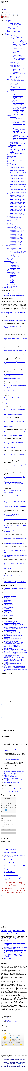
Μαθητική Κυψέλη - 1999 (16, 235)
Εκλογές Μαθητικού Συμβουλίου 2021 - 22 (15, 582)
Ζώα (14, 54)
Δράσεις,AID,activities (15, 23)
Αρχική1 (9, 30)
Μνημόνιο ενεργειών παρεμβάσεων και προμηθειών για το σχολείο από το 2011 (14, 625)
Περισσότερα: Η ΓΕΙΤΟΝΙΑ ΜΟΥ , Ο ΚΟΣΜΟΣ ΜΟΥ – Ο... (13, 515)
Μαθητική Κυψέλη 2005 (16, 244)
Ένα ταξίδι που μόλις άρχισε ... (11, 778)
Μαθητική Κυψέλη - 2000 (16, 237)
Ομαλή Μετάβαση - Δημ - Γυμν (18, 251)
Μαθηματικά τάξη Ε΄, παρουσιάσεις (18, 68)
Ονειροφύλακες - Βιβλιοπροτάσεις (11, 759)
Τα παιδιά (9, 194)
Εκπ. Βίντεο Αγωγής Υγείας (17, 252)
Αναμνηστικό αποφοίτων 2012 (17, 213)
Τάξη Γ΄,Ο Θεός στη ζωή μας (17, 153)
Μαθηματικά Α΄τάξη (15, 62)
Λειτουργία (9, 220)
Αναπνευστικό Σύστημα (19, 56)
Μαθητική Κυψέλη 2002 (16, 240)
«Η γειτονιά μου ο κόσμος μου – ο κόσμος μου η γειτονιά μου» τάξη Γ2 (15, 653)
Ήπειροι (15, 94)
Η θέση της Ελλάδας (18, 104)
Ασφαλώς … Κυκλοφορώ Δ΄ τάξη (10, 469)
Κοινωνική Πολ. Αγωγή (13, 79)
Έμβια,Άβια (16, 51)
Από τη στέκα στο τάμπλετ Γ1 (9, 447)
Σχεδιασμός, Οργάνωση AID (17, 26)
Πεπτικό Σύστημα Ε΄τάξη (19, 41)
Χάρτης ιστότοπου (8, 611)
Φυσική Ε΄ (12, 38)
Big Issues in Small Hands (13, 31)
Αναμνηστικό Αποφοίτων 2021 (17, 212)
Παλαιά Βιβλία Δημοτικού (13, 272)
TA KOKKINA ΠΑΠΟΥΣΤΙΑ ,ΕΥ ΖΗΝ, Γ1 (12, 378)
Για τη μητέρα (7, 869)
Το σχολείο (6, 154)
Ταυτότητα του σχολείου (10, 948)
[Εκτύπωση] (4, 939)
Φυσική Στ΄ (13, 47)
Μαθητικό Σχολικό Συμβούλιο (14, 160)
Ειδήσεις (9, 223)
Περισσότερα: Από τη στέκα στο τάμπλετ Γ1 (15, 454)
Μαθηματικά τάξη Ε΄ (15, 66)
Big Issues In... (7, 597)
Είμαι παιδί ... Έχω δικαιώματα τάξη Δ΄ (11, 495)
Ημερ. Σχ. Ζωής (8, 287)
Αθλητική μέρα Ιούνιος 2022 (11, 641)
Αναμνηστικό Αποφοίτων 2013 (17, 215)
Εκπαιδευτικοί (10, 166)
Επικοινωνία (7, 608)
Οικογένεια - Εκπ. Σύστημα (17, 80)
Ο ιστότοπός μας (8, 603)
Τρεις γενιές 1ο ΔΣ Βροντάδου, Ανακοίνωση (13, 791)
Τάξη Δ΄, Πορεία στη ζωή (16, 147)
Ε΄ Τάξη (12, 282)
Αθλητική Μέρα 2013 (9, 862)
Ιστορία (9, 115)
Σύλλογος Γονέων (8, 604)
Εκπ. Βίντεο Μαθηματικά (16, 77)
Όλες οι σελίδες (8, 958)
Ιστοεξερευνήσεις (11, 269)
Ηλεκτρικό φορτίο (17, 45)
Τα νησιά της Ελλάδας (18, 108)
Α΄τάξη (12, 276)
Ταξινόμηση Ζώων (14, 265)
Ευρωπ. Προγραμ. (8, 20)
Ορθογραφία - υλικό (15, 87)
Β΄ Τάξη (12, 277)
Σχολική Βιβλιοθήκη (9, 598)
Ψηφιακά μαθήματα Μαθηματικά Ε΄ (18, 71)
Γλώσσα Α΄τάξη (14, 83)
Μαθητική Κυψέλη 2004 (16, 242)
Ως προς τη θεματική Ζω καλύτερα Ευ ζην (14, 952)
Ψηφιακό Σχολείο (8, 601)
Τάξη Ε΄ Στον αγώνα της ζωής (17, 149)
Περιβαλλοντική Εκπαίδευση (14, 248)
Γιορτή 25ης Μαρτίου (9, 872)
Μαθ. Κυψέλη (7, 221)
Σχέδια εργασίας (11, 259)
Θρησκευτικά (10, 146)
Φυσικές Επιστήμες (12, 36)
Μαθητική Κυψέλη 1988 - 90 (17, 230)
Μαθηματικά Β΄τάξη (15, 63)
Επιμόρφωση (10, 258)
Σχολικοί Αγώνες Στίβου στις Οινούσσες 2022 (15, 651)
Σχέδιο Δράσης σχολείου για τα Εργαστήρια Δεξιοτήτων (14, 543)
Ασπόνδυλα (13, 263)
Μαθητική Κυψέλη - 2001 (16, 238)
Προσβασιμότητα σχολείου (13, 161)
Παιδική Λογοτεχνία (9, 612)
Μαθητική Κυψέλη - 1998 (16, 234)
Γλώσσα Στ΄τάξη (14, 86)
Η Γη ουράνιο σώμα (18, 96)
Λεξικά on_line (7, 610)
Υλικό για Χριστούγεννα (13, 284)
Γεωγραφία (9, 91)
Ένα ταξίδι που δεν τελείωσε (17, 29)
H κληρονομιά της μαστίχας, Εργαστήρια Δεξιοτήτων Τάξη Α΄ (15, 366)
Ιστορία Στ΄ (13, 117)
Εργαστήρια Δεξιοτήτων (12, 1021)
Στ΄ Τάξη (12, 283)
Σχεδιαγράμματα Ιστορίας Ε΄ (20, 138)
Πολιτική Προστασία (9, 615)
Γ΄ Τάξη (12, 279)
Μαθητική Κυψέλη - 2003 (16, 241)
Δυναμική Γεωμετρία (15, 76)
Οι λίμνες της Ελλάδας (18, 111)
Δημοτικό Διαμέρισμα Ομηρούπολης (15, 218)
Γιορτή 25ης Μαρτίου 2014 (11, 875)
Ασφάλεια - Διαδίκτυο (9, 605)
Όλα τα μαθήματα (17, 118)
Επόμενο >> (7, 1017)
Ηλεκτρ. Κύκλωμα (14, 266)
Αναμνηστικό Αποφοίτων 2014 (17, 203)
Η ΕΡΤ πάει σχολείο (12, 286)
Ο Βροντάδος (10, 216)
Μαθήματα (6, 34)
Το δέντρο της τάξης (7, 568)
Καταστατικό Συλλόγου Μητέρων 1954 (12, 788)
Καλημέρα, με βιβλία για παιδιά (10, 739)
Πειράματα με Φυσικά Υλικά (17, 61)
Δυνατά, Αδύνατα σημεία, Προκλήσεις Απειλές (15, 947)
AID (8, 22)
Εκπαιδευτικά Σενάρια (12, 262)
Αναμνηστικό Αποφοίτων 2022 (17, 199)
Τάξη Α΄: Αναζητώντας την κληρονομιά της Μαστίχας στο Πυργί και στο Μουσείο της (14, 667)
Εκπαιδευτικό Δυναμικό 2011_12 (18, 189)
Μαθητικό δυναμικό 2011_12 (17, 195)
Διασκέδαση (13, 275)
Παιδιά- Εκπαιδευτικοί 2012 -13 (18, 196)
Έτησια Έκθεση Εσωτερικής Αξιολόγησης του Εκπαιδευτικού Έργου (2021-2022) (15, 294)
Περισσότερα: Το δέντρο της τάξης (12, 575)
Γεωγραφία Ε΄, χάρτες (18, 103)
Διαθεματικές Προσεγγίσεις (14, 256)
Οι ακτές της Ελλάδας (18, 105)
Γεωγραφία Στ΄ (13, 93)
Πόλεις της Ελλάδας (18, 114)
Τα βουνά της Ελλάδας (18, 110)
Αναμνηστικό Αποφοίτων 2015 (17, 205)
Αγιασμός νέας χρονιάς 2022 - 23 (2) (13, 621)
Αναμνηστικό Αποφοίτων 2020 (17, 201)
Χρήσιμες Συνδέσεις (9, 607)
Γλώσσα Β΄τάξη (14, 84)
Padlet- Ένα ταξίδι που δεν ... (11, 776)
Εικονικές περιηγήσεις (15, 145)
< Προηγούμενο (5, 1020)
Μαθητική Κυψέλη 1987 (16, 228)
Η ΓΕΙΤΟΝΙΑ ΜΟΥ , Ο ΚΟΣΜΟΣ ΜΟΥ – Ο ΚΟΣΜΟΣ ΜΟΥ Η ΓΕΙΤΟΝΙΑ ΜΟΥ (15, 658)
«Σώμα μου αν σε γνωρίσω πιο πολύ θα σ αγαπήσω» (13, 414)
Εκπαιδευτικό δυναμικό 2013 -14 (18, 192)
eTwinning (9, 27)
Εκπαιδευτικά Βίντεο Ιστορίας (17, 143)
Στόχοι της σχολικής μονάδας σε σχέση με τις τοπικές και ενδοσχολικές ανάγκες (15, 950)
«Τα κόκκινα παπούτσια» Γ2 (9, 426)
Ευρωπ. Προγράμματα (12, 254)
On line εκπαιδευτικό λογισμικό (15, 270)
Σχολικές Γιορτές (11, 247)
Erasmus (12, 255)
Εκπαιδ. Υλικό (7, 261)
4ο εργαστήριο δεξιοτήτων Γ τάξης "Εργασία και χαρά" (14, 354)
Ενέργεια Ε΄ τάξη (17, 40)
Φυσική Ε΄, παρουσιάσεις (19, 44)
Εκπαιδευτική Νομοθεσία (10, 596)
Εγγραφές (6, 614)
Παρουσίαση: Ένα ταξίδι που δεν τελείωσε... (15, 774)
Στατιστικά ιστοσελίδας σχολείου (12, 623)
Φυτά (14, 52)
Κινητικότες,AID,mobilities (16, 24)
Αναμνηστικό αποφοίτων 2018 (17, 209)
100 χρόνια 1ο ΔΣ (11, 157)
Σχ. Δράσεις (7, 245)
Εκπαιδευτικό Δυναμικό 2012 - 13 (18, 191)
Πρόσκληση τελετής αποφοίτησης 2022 (13, 649)
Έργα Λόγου (10, 224)
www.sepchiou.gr (19, 1063)
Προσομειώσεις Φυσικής (16, 37)
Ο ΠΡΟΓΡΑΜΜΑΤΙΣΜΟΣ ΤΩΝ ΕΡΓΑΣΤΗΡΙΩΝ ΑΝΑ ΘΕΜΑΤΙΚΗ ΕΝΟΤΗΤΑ (13, 955)
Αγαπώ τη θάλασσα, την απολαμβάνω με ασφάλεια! (13, 435)
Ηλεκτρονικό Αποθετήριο (13, 159)
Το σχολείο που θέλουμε (10, 945)
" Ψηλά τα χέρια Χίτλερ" (10, 849)
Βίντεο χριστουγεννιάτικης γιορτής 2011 (14, 865)
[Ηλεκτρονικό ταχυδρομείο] (15, 939)
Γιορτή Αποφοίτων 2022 (10, 630)
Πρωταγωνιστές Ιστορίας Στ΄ (20, 132)
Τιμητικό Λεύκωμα (11, 164)
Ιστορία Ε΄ (12, 133)
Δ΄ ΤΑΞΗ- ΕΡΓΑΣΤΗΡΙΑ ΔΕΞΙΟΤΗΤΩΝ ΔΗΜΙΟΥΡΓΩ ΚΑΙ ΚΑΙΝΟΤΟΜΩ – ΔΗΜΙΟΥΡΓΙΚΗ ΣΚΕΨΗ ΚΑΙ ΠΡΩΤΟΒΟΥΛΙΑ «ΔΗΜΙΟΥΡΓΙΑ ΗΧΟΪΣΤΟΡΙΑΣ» (15, 482)
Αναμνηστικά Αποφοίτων (13, 198)
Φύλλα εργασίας (11, 273)
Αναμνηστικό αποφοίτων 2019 (17, 210)
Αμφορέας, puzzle (8, 775)
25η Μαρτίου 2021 (9, 859)
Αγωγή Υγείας (10, 249)
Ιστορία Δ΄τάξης (14, 142)
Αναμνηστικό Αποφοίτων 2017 (17, 208)
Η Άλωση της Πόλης (15, 268)
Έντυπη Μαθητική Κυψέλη (13, 227)
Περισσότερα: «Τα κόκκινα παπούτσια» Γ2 (14, 432)
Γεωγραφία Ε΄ (13, 101)
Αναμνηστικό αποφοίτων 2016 (17, 206)
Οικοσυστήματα (17, 55)
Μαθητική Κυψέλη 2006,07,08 (17, 233)
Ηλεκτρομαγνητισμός (18, 59)
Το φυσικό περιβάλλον (18, 97)
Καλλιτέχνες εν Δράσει (12, 226)
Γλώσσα (9, 82)
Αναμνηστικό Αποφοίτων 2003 (17, 202)
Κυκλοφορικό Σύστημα (19, 58)
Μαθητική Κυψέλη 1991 (16, 231)
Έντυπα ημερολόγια (12, 156)
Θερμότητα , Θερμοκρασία (20, 49)
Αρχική (5, 33)
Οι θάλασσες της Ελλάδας (19, 107)
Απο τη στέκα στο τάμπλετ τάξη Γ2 (10, 457)
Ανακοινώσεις (7, 600)
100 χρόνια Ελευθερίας (10, 852)
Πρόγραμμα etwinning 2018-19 (11, 782)
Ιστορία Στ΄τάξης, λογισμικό (20, 119)
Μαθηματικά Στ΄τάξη (15, 65)
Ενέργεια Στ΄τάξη (17, 48)
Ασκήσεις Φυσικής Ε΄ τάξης (20, 43)
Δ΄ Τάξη (12, 280)
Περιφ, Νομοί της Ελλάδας (20, 112)
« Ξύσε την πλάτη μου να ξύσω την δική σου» (12, 390)
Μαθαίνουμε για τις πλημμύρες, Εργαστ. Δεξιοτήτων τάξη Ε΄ (15, 320)
